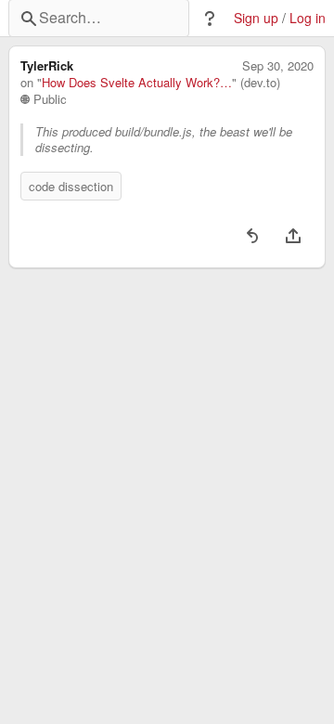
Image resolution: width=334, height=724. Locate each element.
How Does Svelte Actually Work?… (137, 82)
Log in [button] (307, 18)
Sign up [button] (256, 18)
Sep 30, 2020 (278, 66)
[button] (209, 18)
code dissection (71, 186)
